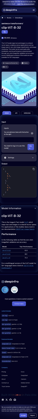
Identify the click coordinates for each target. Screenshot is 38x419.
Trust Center (6, 386)
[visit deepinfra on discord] (14, 399)
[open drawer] (34, 10)
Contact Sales (19, 304)
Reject (32, 415)
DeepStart (24, 375)
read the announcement (25, 4)
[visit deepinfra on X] (7, 399)
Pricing (4, 372)
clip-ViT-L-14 (6, 258)
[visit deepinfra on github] (10, 399)
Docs (22, 372)
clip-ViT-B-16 (6, 254)
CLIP (26, 222)
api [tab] (16, 113)
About (4, 379)
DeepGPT (24, 386)
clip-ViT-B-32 (6, 250)
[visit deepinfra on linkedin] (3, 399)
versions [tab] (27, 113)
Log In (30, 147)
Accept (23, 415)
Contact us (5, 383)
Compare (5, 375)
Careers (23, 379)
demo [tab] (7, 113)
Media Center (25, 383)
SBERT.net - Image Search (25, 229)
